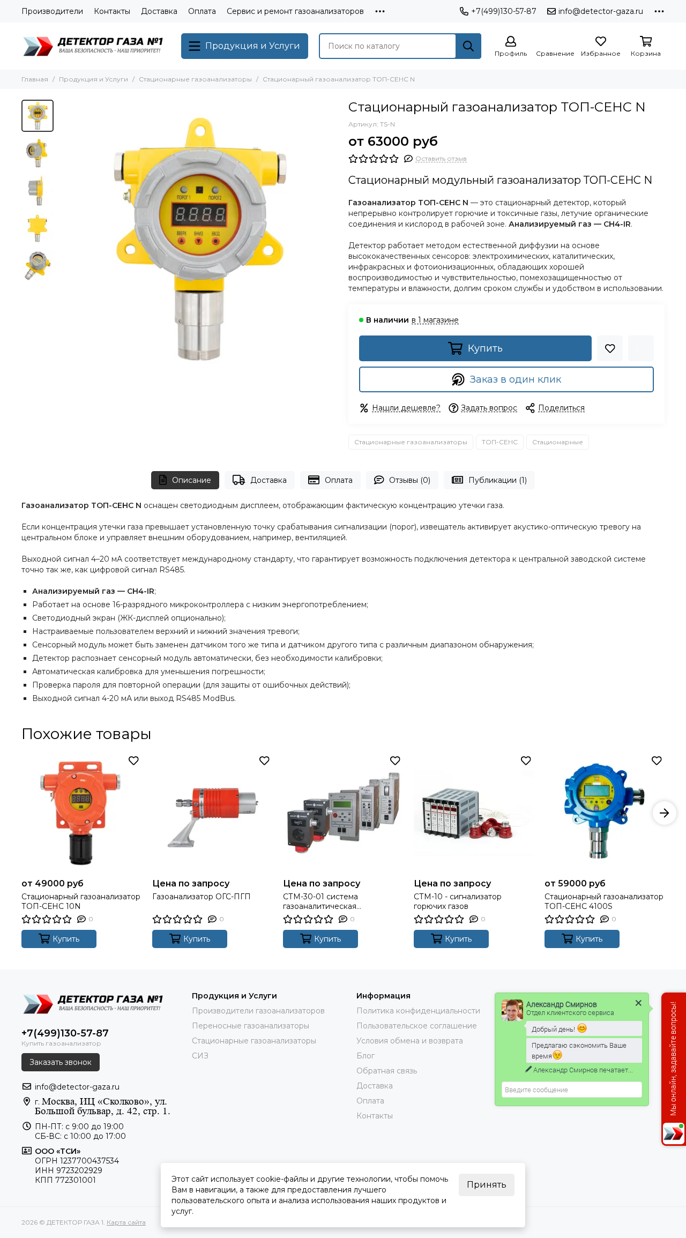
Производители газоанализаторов (258, 1011)
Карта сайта (126, 1222)
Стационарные (557, 442)
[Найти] (468, 46)
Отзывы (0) (409, 480)
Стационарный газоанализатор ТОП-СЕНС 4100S (604, 901)
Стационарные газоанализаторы (195, 79)
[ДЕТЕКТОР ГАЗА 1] (95, 46)
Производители (52, 11)
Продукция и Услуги (93, 79)
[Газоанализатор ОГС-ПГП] (212, 813)
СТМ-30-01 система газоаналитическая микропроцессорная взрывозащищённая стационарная (323, 901)
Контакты (112, 11)
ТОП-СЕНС (500, 442)
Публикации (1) (497, 480)
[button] (64, 239)
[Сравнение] (641, 348)
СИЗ (200, 1056)
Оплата (202, 11)
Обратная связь (386, 1071)
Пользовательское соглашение (416, 1026)
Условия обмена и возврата (409, 1041)
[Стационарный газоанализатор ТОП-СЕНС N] (198, 239)
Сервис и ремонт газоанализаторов (295, 11)
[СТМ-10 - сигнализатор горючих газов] (474, 813)
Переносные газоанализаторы (250, 1026)
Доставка (159, 11)
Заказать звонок (60, 1062)
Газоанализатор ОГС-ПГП (201, 896)
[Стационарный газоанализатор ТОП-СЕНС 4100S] (605, 813)
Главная (34, 79)
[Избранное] (610, 348)
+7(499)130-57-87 (503, 11)
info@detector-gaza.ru (600, 11)
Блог (365, 1056)
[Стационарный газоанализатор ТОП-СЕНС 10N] (81, 813)
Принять (486, 1185)
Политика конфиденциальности (418, 1011)
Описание (191, 480)
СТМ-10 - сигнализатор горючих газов (458, 901)
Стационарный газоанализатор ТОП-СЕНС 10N (80, 901)
